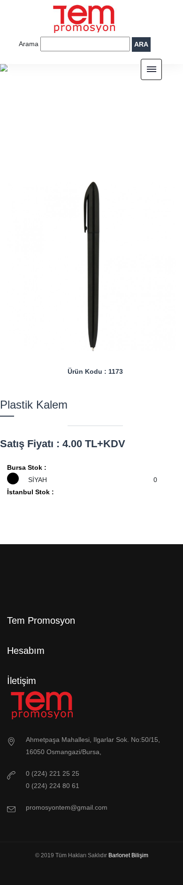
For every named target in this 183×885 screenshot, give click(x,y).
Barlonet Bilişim (128, 855)
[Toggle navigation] (151, 69)
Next (112, 374)
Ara (141, 44)
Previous (70, 374)
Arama (29, 44)
